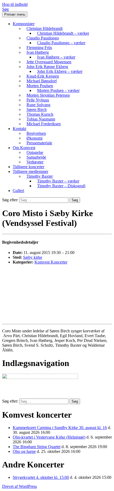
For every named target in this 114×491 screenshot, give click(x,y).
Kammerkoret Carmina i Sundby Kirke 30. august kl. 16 (60, 427)
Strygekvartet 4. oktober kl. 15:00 (41, 477)
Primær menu (14, 14)
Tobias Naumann (41, 119)
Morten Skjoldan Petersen (48, 95)
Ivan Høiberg (38, 52)
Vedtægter (35, 162)
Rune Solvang (38, 104)
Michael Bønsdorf (42, 81)
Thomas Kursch (40, 114)
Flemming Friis (39, 47)
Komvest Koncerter (50, 262)
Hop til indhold (15, 4)
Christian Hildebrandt (45, 28)
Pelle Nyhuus (38, 100)
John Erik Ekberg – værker (59, 71)
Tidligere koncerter (28, 166)
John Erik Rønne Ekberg (47, 66)
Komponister (23, 23)
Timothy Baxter (40, 176)
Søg (5, 9)
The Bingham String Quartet (36, 446)
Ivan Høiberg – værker (56, 57)
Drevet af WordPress (19, 486)
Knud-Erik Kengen (43, 76)
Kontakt (19, 128)
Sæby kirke (32, 257)
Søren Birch (37, 109)
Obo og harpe (24, 451)
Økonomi (34, 138)
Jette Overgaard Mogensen (49, 62)
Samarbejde (36, 157)
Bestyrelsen (36, 133)
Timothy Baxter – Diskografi (61, 186)
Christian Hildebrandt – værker (63, 33)
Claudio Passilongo (43, 38)
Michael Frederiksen (44, 124)
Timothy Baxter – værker (58, 181)
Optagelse (35, 152)
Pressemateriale (39, 143)
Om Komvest (24, 147)
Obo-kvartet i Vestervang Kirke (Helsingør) (49, 437)
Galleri (18, 190)
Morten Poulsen (40, 85)
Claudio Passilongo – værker (61, 43)
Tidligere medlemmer (30, 171)
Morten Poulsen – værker (58, 90)
